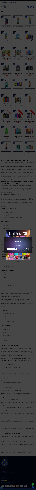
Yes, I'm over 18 (12, 248)
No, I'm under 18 (23, 248)
